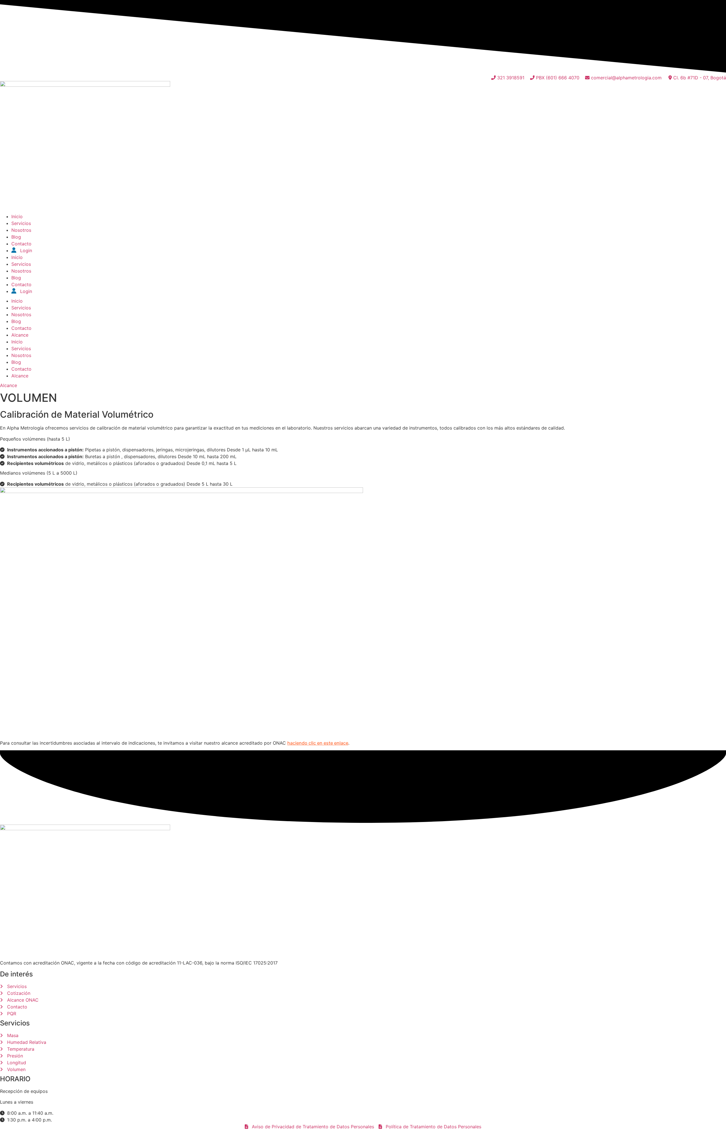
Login (25, 250)
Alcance (19, 335)
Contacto (21, 244)
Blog (16, 237)
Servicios (21, 223)
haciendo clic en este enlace (317, 743)
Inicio (17, 216)
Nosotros (21, 230)
